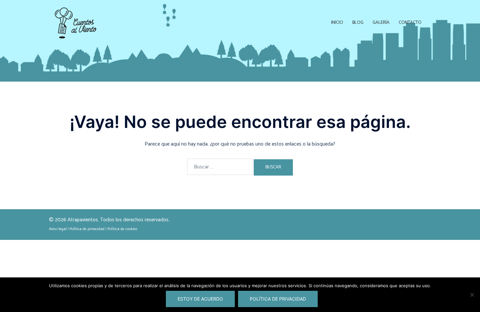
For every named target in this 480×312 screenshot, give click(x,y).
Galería (381, 22)
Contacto (410, 22)
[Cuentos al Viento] (76, 22)
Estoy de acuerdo (200, 299)
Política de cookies (122, 229)
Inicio (337, 22)
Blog (357, 22)
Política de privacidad (87, 229)
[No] (472, 294)
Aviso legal (58, 229)
